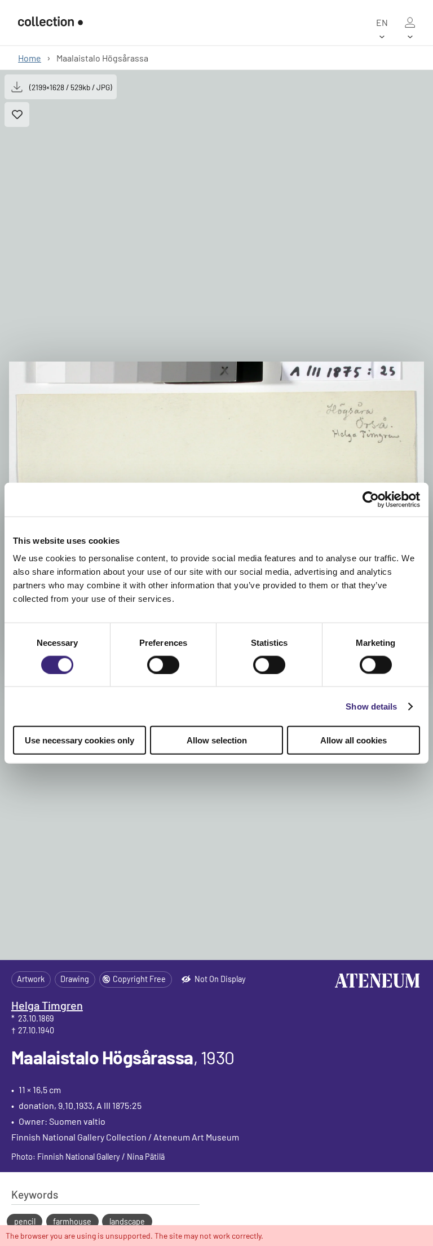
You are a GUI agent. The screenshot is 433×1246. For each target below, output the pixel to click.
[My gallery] (410, 22)
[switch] (163, 664)
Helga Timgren (47, 1005)
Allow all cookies (353, 740)
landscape (127, 1221)
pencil (25, 1221)
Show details (371, 706)
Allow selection (217, 740)
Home (29, 57)
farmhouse (72, 1221)
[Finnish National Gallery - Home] (50, 22)
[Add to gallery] (17, 114)
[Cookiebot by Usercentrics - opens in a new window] (370, 499)
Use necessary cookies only (79, 740)
